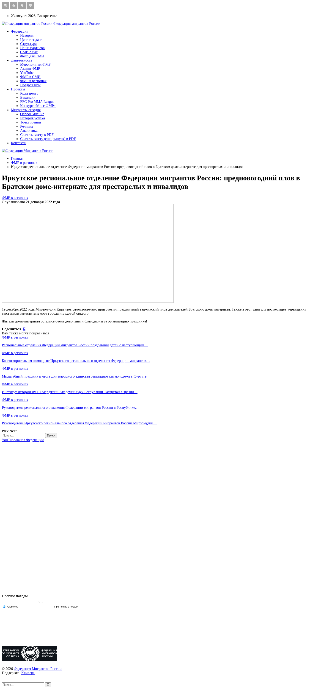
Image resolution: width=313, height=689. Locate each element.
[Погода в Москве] (41, 602)
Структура (28, 44)
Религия (26, 126)
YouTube (26, 73)
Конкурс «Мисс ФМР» (38, 106)
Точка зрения (30, 122)
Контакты (18, 143)
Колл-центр (29, 93)
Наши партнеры (32, 48)
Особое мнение (32, 114)
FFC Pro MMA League (37, 102)
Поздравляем (30, 85)
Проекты (18, 89)
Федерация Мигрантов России (38, 669)
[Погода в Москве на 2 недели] (66, 606)
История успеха (32, 118)
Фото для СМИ (32, 56)
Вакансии (28, 97)
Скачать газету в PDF (37, 135)
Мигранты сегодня (26, 110)
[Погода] (10, 606)
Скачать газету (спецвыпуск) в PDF (48, 139)
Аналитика (29, 130)
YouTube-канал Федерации (23, 440)
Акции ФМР (30, 68)
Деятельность (21, 60)
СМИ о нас (29, 52)
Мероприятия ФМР (35, 64)
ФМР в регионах (33, 81)
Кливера (28, 673)
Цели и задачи (31, 40)
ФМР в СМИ (30, 77)
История (26, 35)
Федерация (19, 31)
